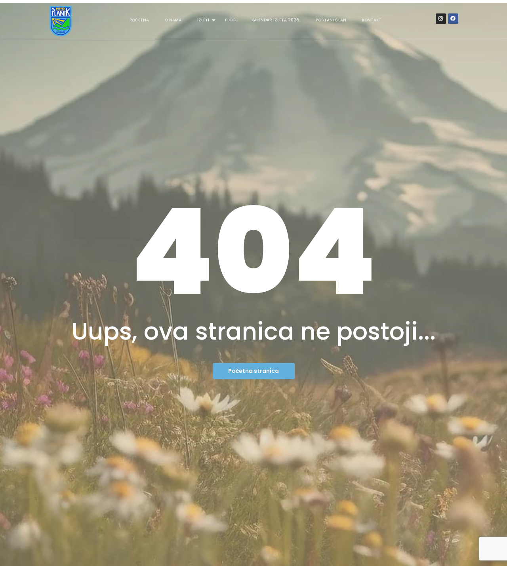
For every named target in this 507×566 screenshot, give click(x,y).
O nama (173, 20)
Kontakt (371, 20)
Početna (139, 20)
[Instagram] (441, 18)
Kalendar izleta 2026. (276, 20)
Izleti (203, 20)
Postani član (331, 20)
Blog (230, 20)
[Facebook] (453, 18)
